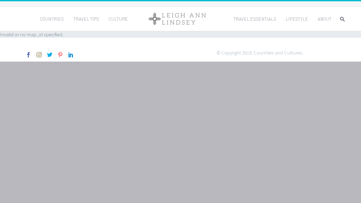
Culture (118, 18)
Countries (52, 18)
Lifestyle (297, 18)
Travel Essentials (254, 18)
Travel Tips (86, 18)
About (324, 18)
